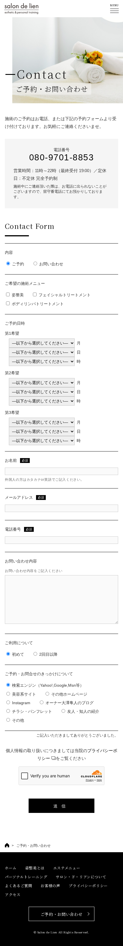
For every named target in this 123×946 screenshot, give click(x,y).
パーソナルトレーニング (26, 876)
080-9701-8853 (61, 157)
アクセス (13, 894)
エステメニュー (66, 868)
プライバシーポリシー (88, 885)
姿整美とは (35, 868)
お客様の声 (50, 885)
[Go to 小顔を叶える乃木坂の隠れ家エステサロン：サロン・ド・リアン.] (7, 845)
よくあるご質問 (18, 885)
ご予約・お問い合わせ (62, 914)
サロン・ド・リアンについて (81, 876)
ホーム (11, 868)
